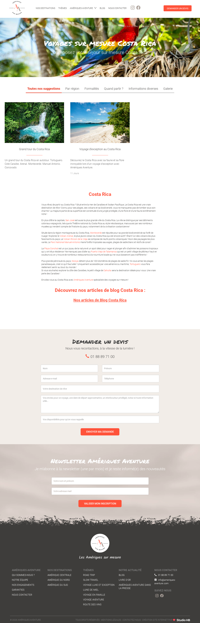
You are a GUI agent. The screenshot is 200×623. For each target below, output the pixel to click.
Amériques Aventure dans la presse (135, 587)
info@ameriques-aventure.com (164, 582)
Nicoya (75, 261)
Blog (122, 575)
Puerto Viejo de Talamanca (104, 251)
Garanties (18, 589)
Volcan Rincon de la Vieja (75, 239)
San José (69, 220)
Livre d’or (125, 580)
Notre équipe (20, 580)
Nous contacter (22, 594)
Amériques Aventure (83, 280)
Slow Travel (90, 580)
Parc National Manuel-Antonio (65, 242)
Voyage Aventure (93, 599)
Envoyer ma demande (100, 431)
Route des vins (92, 604)
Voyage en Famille (94, 594)
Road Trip (89, 575)
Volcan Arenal (66, 236)
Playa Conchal (51, 248)
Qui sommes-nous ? (23, 575)
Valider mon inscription (100, 503)
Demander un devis (177, 8)
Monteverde (96, 233)
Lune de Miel (91, 589)
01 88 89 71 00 (165, 575)
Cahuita (107, 270)
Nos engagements (23, 585)
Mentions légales (111, 620)
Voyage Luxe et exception (99, 585)
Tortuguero (135, 264)
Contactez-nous (131, 620)
